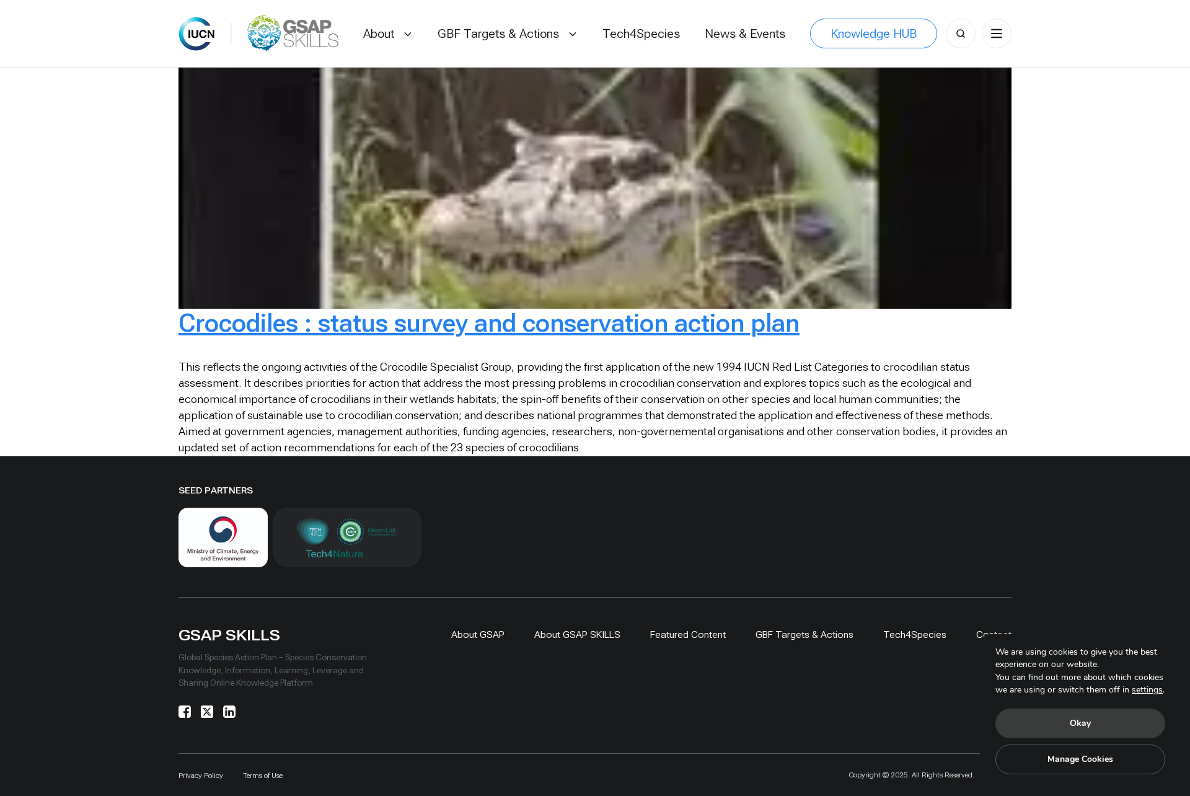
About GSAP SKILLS (577, 634)
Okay (1080, 723)
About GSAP (478, 634)
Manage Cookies (1080, 759)
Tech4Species (914, 634)
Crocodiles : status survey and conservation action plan (489, 323)
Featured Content (688, 634)
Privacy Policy (200, 775)
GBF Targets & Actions (804, 634)
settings (1147, 690)
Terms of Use (263, 775)
